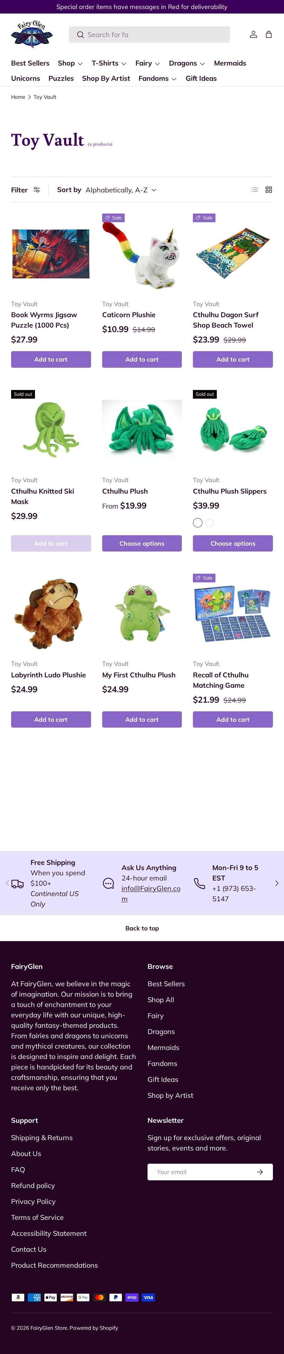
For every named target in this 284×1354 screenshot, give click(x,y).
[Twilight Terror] (209, 523)
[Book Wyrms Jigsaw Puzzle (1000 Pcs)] (51, 254)
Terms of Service (37, 1217)
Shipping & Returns (42, 1137)
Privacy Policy (33, 1201)
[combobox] (149, 34)
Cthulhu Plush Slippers (230, 491)
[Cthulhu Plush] (142, 430)
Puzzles (61, 78)
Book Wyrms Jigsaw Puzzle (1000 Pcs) (44, 319)
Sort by (69, 189)
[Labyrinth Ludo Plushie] (51, 614)
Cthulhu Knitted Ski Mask (42, 496)
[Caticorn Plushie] (142, 254)
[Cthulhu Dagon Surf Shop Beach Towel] (233, 254)
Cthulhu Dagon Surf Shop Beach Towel (225, 319)
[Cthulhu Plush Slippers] (233, 430)
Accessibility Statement (49, 1233)
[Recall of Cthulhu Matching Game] (233, 614)
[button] (268, 34)
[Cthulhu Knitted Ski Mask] (51, 430)
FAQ (18, 1169)
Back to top (142, 928)
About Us (26, 1153)
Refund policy (33, 1185)
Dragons (161, 1031)
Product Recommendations (54, 1265)
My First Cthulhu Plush (139, 674)
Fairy (156, 1015)
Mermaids (230, 63)
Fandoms (162, 1063)
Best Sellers (30, 63)
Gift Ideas (201, 78)
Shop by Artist (170, 1095)
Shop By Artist (106, 78)
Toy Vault (45, 96)
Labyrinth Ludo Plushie (48, 674)
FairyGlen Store (48, 1328)
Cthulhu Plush (125, 491)
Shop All (161, 999)
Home (18, 96)
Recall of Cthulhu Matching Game (221, 679)
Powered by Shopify (94, 1328)
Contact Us (28, 1249)
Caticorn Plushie (129, 314)
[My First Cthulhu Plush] (142, 614)
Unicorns (25, 78)
